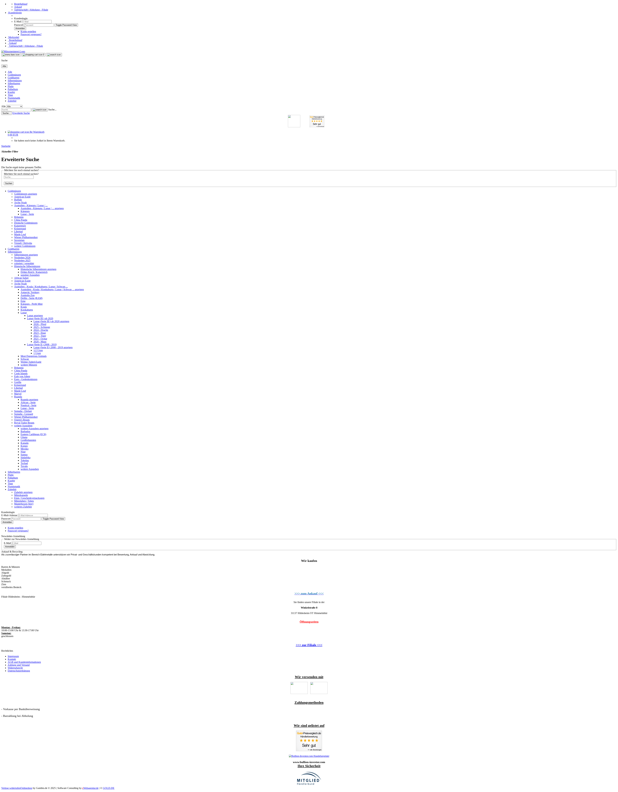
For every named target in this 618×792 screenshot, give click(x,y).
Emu (23, 301)
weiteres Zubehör (23, 506)
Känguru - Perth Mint (31, 304)
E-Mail (17, 21)
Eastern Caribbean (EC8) (33, 434)
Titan (10, 95)
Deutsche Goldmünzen (25, 222)
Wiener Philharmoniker (26, 237)
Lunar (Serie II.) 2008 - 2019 (41, 344)
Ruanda (18, 396)
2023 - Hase (39, 333)
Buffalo (18, 199)
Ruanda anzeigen (29, 399)
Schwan (25, 359)
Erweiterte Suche (21, 113)
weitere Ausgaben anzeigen (34, 428)
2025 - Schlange (41, 327)
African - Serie (28, 402)
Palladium (13, 89)
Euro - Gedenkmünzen (25, 379)
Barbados (25, 431)
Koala (24, 306)
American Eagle (22, 196)
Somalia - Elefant (23, 411)
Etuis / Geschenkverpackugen (29, 498)
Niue (23, 451)
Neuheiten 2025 (22, 260)
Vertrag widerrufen (10, 788)
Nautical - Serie (28, 405)
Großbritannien (28, 440)
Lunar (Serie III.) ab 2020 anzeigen (51, 321)
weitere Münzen (29, 364)
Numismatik (14, 98)
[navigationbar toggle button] (11, 54)
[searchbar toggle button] (54, 54)
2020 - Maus (39, 341)
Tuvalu (24, 466)
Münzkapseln (21, 495)
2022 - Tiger (39, 335)
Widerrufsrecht (15, 667)
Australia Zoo (28, 295)
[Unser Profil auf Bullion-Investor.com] (309, 756)
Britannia (18, 217)
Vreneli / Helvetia (23, 243)
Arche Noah (20, 202)
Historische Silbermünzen (27, 266)
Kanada (24, 443)
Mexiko (24, 448)
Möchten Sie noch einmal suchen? (21, 174)
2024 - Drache (40, 330)
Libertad (18, 231)
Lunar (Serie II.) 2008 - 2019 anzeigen (53, 347)
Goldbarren (13, 77)
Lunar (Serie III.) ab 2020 (40, 318)
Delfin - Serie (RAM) (31, 298)
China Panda (20, 220)
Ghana (24, 437)
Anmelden (7, 522)
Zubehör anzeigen (23, 492)
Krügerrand (20, 228)
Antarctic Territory (30, 292)
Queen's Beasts (22, 419)
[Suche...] (40, 110)
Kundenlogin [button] (15, 12)
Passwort (18, 24)
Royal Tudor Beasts (24, 422)
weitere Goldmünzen (24, 246)
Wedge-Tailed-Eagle (31, 362)
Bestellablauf (20, 4)
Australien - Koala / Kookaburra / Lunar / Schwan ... (41, 286)
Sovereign (19, 240)
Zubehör (12, 100)
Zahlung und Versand (19, 665)
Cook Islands (21, 373)
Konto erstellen (28, 31)
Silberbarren (14, 83)
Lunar (24, 312)
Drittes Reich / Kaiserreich (34, 272)
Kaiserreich (20, 225)
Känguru (25, 211)
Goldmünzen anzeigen (25, 193)
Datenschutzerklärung (19, 670)
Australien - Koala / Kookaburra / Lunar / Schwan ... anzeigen (52, 289)
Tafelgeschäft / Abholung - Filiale (31, 9)
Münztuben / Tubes (24, 501)
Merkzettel (13, 37)
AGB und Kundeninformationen (24, 662)
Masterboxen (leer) (23, 503)
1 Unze (37, 353)
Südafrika (25, 457)
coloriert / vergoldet (24, 263)
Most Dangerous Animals (34, 356)
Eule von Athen (22, 376)
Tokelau (25, 460)
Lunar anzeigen (35, 315)
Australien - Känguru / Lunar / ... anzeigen (42, 208)
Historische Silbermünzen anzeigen (38, 269)
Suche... (52, 109)
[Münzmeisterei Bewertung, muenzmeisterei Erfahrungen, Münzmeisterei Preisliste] (309, 750)
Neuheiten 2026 (22, 257)
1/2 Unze (38, 350)
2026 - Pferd (39, 324)
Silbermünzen (15, 80)
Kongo (24, 446)
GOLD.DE (108, 788)
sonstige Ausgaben (30, 275)
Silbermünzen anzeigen (26, 254)
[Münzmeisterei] (13, 51)
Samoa (24, 454)
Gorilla (17, 382)
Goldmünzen (14, 74)
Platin (11, 86)
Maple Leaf (20, 234)
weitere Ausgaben (23, 425)
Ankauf (18, 6)
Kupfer (11, 92)
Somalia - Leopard (23, 414)
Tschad (24, 463)
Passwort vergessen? (31, 34)
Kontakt (12, 659)
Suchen (8, 183)
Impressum (13, 656)
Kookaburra (27, 309)
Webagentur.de (90, 788)
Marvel (17, 393)
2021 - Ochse (40, 338)
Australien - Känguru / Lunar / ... (31, 205)
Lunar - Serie (27, 214)
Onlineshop (26, 788)
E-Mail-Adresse (9, 515)
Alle (10, 71)
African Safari (21, 277)
